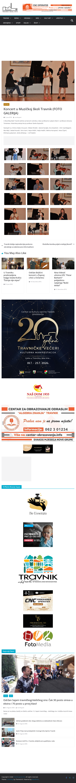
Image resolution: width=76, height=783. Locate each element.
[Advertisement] (38, 46)
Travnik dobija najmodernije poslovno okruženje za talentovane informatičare (19, 245)
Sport (18, 23)
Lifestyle (59, 18)
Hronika (27, 18)
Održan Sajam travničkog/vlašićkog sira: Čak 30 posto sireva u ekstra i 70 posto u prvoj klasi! (38, 701)
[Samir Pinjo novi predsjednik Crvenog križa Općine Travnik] (8, 732)
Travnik (6, 18)
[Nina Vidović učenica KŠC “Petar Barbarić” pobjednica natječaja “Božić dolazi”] (63, 259)
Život (36, 23)
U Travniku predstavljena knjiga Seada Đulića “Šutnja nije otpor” (12, 276)
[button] (10, 18)
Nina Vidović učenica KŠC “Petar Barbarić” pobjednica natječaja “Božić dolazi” (62, 279)
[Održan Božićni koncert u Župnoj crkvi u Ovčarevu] (38, 259)
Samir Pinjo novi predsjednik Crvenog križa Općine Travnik (35, 731)
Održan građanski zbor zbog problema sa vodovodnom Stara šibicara (39, 721)
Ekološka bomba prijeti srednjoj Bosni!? (57, 244)
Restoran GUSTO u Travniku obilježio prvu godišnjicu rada (35, 741)
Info (37, 18)
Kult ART (47, 18)
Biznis (16, 18)
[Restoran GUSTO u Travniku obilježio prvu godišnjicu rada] (8, 742)
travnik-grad (18, 117)
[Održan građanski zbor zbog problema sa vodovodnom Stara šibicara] (8, 722)
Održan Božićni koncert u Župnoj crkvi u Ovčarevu (36, 275)
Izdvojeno (7, 23)
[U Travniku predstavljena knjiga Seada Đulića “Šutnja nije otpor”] (13, 259)
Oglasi (26, 23)
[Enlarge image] (72, 302)
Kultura (6, 104)
